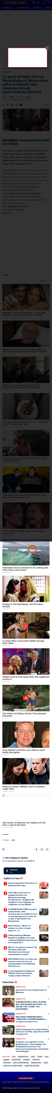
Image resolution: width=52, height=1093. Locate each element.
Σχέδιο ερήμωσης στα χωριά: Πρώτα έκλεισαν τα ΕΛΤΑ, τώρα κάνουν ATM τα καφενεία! (32, 1031)
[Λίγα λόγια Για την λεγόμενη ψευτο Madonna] (8, 990)
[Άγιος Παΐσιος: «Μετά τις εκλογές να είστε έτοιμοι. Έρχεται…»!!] (43, 928)
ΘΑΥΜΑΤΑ (26, 1059)
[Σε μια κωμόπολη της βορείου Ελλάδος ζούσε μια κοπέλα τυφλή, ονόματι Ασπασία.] (43, 973)
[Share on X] (41, 849)
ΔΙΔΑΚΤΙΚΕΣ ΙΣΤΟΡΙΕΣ (32, 1065)
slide (13, 840)
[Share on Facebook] (36, 849)
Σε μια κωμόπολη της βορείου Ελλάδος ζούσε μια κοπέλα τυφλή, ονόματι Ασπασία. (21, 973)
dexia (46, 1056)
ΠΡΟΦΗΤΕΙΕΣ (16, 1059)
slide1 (33, 1056)
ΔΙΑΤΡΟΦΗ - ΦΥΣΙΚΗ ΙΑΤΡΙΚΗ (13, 1065)
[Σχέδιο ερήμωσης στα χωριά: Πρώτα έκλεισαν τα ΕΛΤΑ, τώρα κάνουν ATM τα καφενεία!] (8, 1030)
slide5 (46, 1062)
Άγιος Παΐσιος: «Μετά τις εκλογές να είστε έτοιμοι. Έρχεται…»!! (19, 928)
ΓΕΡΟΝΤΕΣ (36, 1059)
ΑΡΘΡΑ (39, 1056)
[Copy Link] (47, 849)
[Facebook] (15, 870)
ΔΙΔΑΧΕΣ (6, 1059)
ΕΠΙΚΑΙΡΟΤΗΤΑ (20, 987)
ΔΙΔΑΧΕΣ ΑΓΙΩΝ (36, 1062)
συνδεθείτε (30, 861)
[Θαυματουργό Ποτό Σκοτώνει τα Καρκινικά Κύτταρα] (43, 885)
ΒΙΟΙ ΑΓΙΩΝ (7, 1062)
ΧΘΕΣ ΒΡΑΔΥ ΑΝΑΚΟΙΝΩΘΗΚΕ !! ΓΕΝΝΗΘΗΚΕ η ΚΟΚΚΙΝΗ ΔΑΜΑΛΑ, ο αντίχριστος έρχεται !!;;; (31, 1019)
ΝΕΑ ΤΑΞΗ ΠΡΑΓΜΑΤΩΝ (20, 1062)
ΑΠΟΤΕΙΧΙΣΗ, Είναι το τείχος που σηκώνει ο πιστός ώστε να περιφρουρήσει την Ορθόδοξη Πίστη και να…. (22, 962)
